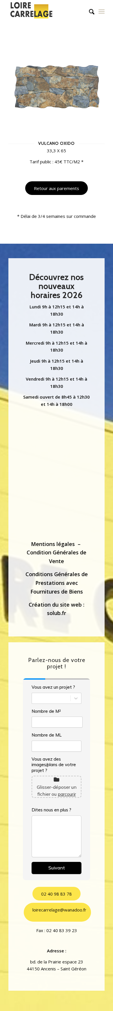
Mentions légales (53, 543)
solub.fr (56, 613)
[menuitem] (88, 11)
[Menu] (102, 12)
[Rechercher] (88, 11)
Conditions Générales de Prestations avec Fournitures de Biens (56, 583)
